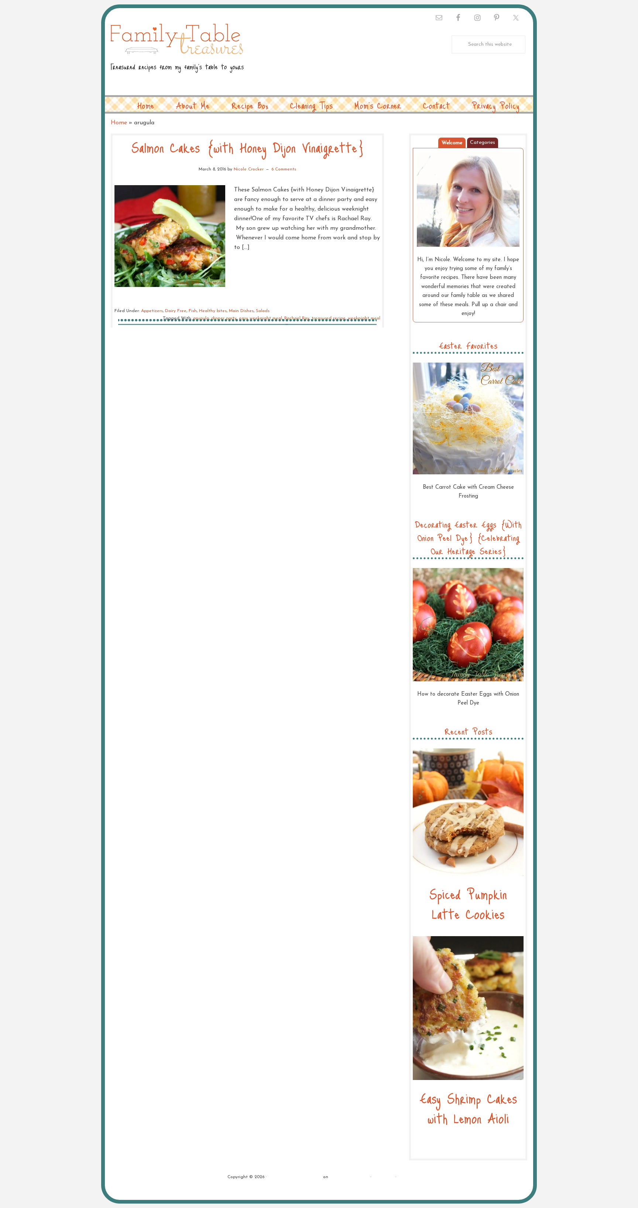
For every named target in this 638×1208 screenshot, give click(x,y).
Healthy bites (213, 311)
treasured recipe (329, 318)
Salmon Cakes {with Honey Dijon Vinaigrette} (247, 147)
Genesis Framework (349, 1177)
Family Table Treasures (177, 52)
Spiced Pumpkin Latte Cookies (468, 903)
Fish (193, 311)
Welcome (452, 143)
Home (119, 123)
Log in (404, 1177)
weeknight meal (364, 318)
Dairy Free (175, 311)
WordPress (383, 1177)
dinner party (224, 318)
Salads (263, 311)
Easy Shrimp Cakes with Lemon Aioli (468, 1108)
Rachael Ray (296, 318)
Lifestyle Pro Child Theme (295, 1177)
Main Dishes (241, 311)
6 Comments (283, 169)
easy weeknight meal (260, 318)
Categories (482, 142)
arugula (201, 318)
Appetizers (152, 311)
